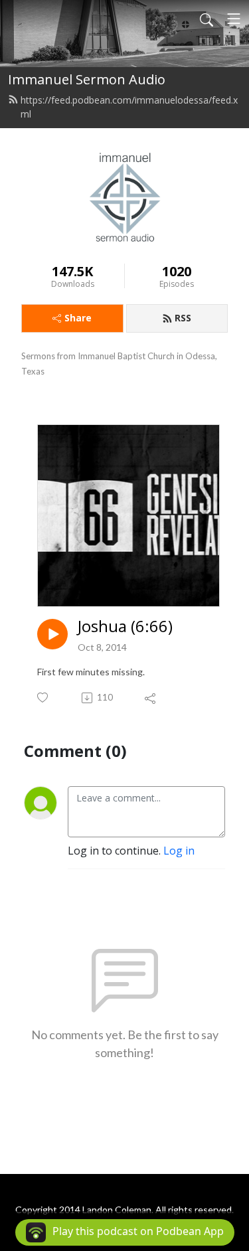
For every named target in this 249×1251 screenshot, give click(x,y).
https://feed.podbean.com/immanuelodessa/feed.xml (129, 107)
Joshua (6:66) (125, 626)
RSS (183, 317)
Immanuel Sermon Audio (86, 79)
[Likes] (43, 698)
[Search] (206, 18)
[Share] (151, 698)
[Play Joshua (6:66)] (52, 634)
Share (78, 317)
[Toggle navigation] (233, 18)
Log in (179, 850)
